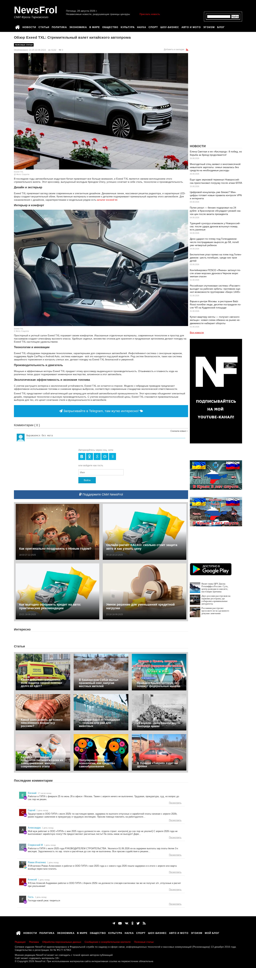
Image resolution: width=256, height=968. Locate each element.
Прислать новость (149, 14)
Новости (29, 27)
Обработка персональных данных (61, 941)
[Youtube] (120, 923)
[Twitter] (138, 923)
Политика (59, 27)
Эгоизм (209, 27)
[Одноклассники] (132, 923)
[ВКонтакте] (127, 923)
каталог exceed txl (107, 199)
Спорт (153, 27)
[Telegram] (113, 923)
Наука (141, 27)
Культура (128, 27)
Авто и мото (191, 27)
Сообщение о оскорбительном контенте (108, 941)
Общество (110, 27)
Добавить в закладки (174, 49)
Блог (221, 27)
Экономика (78, 27)
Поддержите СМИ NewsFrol (102, 494)
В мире (94, 27)
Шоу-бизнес (169, 27)
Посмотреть (175, 802)
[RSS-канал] (187, 49)
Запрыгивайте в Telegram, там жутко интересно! (101, 411)
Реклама (34, 941)
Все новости (197, 332)
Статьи (43, 27)
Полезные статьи (24, 45)
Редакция (20, 941)
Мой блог (212, 932)
